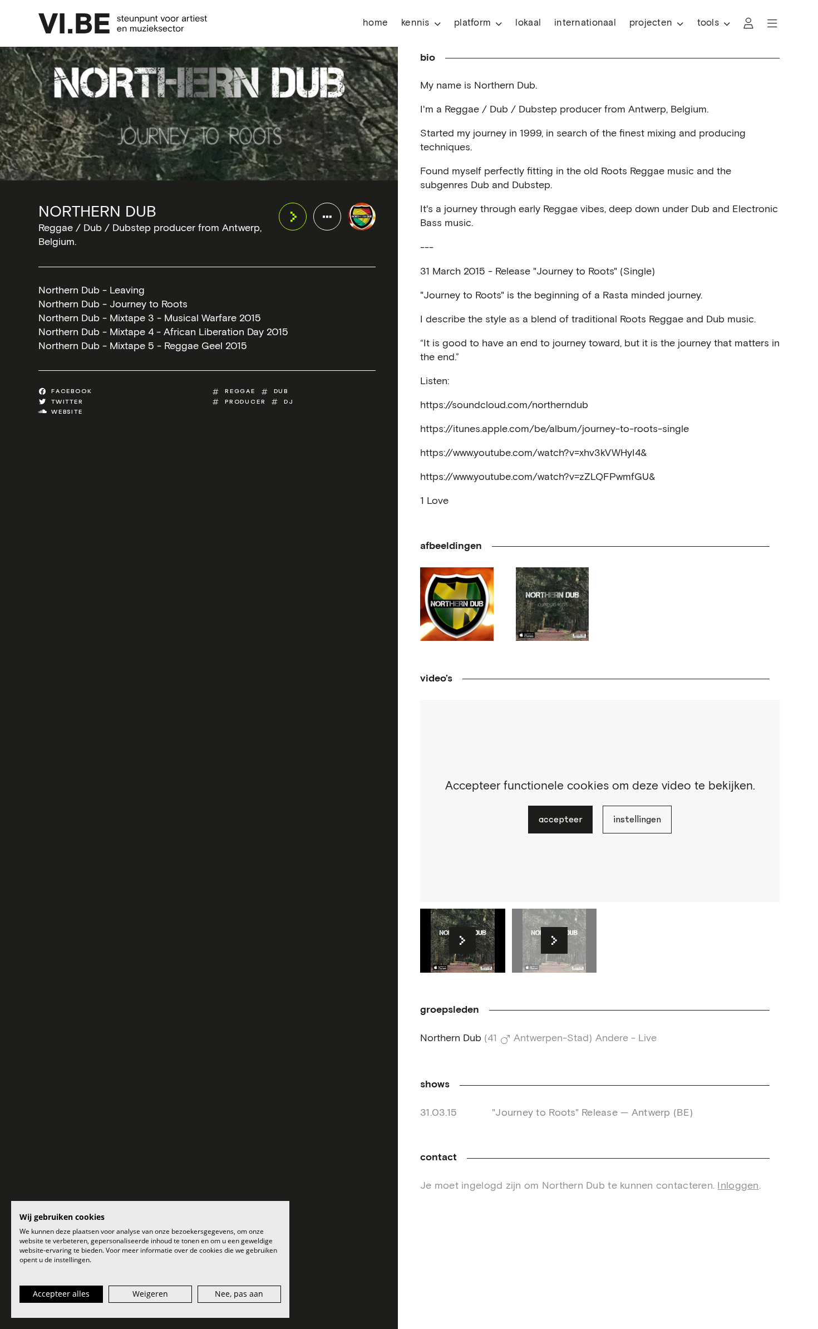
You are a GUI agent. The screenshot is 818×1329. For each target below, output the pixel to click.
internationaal (585, 23)
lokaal (528, 23)
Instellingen (637, 819)
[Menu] (772, 23)
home (375, 23)
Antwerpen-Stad (551, 1038)
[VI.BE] (122, 23)
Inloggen (737, 1186)
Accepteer (560, 819)
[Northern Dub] (362, 217)
